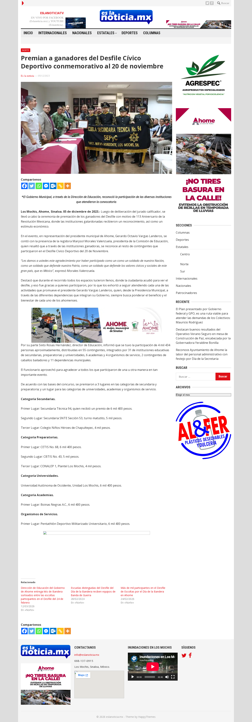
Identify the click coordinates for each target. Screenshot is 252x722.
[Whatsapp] (39, 186)
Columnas (151, 33)
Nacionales (82, 33)
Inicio (28, 33)
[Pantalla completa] (173, 677)
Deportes (130, 33)
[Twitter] (31, 186)
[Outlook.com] (53, 186)
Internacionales (52, 33)
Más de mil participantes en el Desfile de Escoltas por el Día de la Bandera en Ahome (143, 591)
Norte (25, 50)
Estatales (105, 33)
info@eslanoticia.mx (86, 655)
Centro (185, 254)
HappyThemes (147, 717)
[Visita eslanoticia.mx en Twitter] (184, 656)
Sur (182, 271)
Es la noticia (27, 75)
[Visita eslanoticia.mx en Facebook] (190, 656)
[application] (153, 667)
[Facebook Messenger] (46, 186)
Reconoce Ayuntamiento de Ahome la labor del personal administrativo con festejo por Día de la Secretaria (201, 354)
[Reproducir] (132, 677)
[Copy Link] (60, 186)
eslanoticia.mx (114, 717)
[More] (67, 186)
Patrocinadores (186, 293)
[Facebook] (24, 186)
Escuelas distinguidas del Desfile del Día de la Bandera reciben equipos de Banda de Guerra (93, 591)
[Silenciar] (167, 677)
